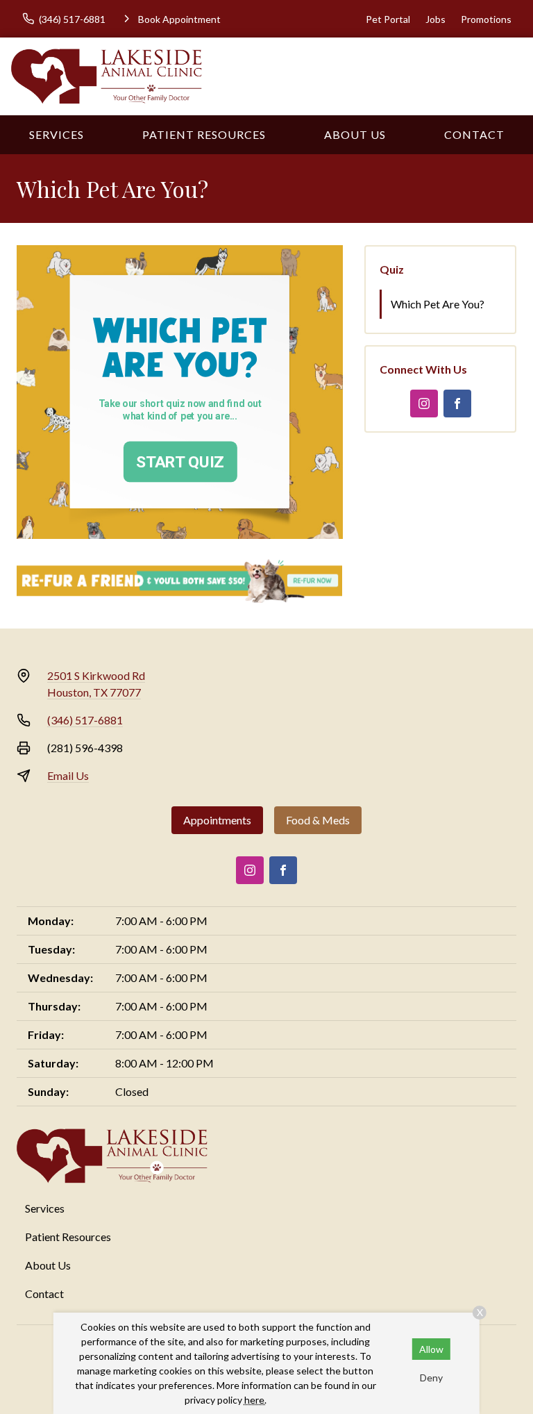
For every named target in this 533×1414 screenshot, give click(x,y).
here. (255, 1400)
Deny (431, 1377)
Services (56, 134)
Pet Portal (388, 19)
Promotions (486, 19)
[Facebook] (457, 403)
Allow (431, 1349)
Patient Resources (204, 134)
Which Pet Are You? (437, 303)
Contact (474, 134)
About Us (355, 134)
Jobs (435, 19)
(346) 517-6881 (85, 719)
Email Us (68, 775)
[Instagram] (424, 403)
